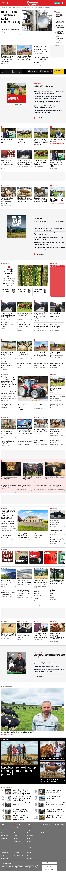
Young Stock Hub (4, 858)
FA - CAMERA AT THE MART (39, 203)
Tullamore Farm (57, 827)
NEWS (2, 35)
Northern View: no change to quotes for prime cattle (56, 431)
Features (42, 827)
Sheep (15, 835)
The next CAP (39, 218)
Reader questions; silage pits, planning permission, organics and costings (57, 539)
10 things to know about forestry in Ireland (53, 594)
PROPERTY (28, 7)
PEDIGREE (36, 7)
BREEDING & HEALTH (27, 481)
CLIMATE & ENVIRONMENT (41, 568)
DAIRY (4, 7)
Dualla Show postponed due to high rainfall (23, 141)
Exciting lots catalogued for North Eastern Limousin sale (57, 405)
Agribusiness (30, 827)
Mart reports (17, 827)
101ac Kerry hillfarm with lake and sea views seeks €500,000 (24, 535)
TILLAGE (14, 7)
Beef (15, 830)
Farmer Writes (4, 838)
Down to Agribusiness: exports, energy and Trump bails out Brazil (24, 431)
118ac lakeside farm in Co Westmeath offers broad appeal (7, 535)
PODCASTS (5, 549)
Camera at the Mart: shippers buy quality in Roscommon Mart (40, 199)
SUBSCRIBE (57, 3)
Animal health (17, 841)
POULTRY (54, 621)
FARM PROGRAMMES (59, 824)
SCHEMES (19, 166)
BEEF (2, 7)
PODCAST (19, 597)
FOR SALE (3, 530)
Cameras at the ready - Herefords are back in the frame (41, 162)
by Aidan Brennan (5, 294)
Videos (28, 855)
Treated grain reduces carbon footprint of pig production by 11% (41, 635)
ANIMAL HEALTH (4, 481)
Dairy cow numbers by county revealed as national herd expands (56, 326)
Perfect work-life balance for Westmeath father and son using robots (41, 326)
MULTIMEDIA (31, 850)
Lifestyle (42, 832)
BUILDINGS (32, 7)
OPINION (36, 65)
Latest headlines (4, 827)
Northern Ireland (4, 835)
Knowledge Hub (4, 852)
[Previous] (2, 71)
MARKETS (3, 205)
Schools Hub (3, 855)
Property (29, 838)
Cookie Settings (49, 862)
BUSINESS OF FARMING (20, 850)
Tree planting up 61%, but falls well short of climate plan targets (57, 581)
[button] (63, 711)
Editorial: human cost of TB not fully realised (6, 291)
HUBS (3, 850)
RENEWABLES (5, 568)
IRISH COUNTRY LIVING (46, 824)
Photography (30, 858)
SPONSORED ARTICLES (7, 686)
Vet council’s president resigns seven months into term (24, 635)
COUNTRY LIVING (47, 7)
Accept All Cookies (49, 869)
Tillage (28, 830)
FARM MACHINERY (38, 408)
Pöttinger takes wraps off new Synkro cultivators (7, 406)
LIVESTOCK (17, 824)
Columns (42, 830)
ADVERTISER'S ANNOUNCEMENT (57, 143)
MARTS (51, 534)
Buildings (29, 841)
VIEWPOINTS (5, 263)
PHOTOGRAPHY (6, 739)
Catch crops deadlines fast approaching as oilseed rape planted (24, 57)
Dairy (15, 832)
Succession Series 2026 (43, 86)
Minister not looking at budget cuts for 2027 (7, 141)
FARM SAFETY (6, 621)
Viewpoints (3, 832)
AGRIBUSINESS (18, 7)
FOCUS (4, 461)
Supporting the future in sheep (57, 140)
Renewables (30, 835)
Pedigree (16, 838)
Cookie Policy (9, 868)
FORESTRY (54, 568)
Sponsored (3, 844)
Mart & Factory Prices (18, 855)
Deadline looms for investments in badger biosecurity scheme (24, 162)
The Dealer (3, 841)
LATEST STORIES (6, 127)
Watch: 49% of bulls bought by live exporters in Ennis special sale (8, 324)
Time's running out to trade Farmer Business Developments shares (24, 442)
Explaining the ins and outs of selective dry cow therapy (8, 487)
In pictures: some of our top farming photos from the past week (18, 771)
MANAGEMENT (37, 330)
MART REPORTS (6, 185)
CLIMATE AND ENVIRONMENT (40, 586)
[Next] (51, 71)
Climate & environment (32, 844)
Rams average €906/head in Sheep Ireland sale (23, 354)
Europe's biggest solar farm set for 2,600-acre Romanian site (8, 582)
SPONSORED (54, 127)
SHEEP (7, 7)
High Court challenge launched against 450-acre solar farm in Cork (8, 592)
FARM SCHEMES (23, 7)
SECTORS (30, 824)
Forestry (29, 847)
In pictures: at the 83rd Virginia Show (52, 758)
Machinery (29, 832)
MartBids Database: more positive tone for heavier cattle (24, 199)
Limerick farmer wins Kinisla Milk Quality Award (57, 200)
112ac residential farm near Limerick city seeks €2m (40, 535)
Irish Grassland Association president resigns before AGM (57, 314)
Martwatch (16, 852)
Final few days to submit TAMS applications (55, 522)
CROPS (18, 61)
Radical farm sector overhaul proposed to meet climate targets (41, 582)
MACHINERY (10, 7)
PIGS (37, 621)
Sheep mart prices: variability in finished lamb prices (24, 363)
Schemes (3, 830)
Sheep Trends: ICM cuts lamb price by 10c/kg (7, 354)
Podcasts (29, 852)
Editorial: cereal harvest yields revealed (22, 291)
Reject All (49, 866)
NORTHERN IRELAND (41, 7)
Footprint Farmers (58, 830)
